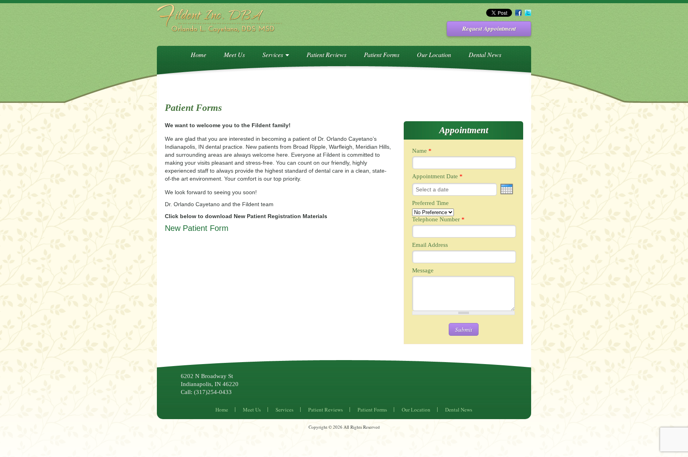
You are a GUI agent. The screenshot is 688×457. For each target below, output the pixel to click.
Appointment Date (437, 176)
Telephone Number (438, 219)
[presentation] (506, 189)
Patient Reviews (326, 54)
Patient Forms (381, 54)
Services (272, 54)
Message (423, 270)
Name (422, 151)
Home (198, 54)
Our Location (434, 54)
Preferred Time (430, 203)
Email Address (430, 245)
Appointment (463, 130)
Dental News (485, 54)
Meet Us (234, 54)
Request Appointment (489, 28)
